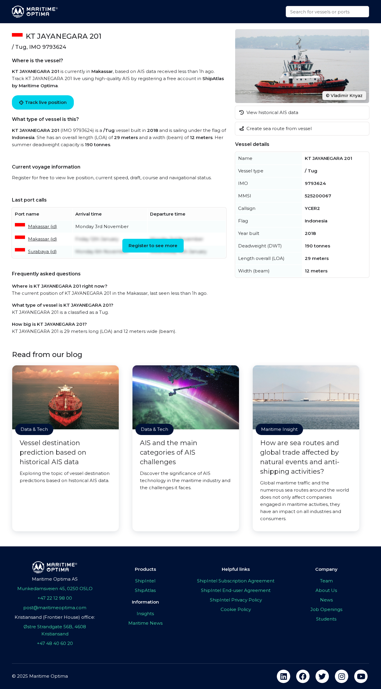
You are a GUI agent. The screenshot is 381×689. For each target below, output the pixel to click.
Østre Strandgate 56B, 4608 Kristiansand (55, 630)
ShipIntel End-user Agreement (236, 590)
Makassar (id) (42, 226)
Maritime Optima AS (55, 579)
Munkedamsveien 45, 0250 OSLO (55, 588)
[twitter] (322, 676)
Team (326, 581)
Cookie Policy (236, 609)
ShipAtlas (145, 590)
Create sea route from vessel (278, 128)
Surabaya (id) (42, 251)
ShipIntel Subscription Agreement (235, 581)
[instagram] (341, 676)
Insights (145, 613)
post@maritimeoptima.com (54, 607)
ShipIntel (145, 581)
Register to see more (153, 245)
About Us (326, 590)
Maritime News (145, 623)
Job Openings (326, 609)
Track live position (46, 102)
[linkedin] (283, 676)
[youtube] (361, 676)
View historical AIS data (271, 112)
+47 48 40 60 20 (55, 643)
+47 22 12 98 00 (55, 598)
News (326, 600)
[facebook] (303, 676)
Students (326, 619)
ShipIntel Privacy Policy (236, 600)
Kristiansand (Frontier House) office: (55, 617)
